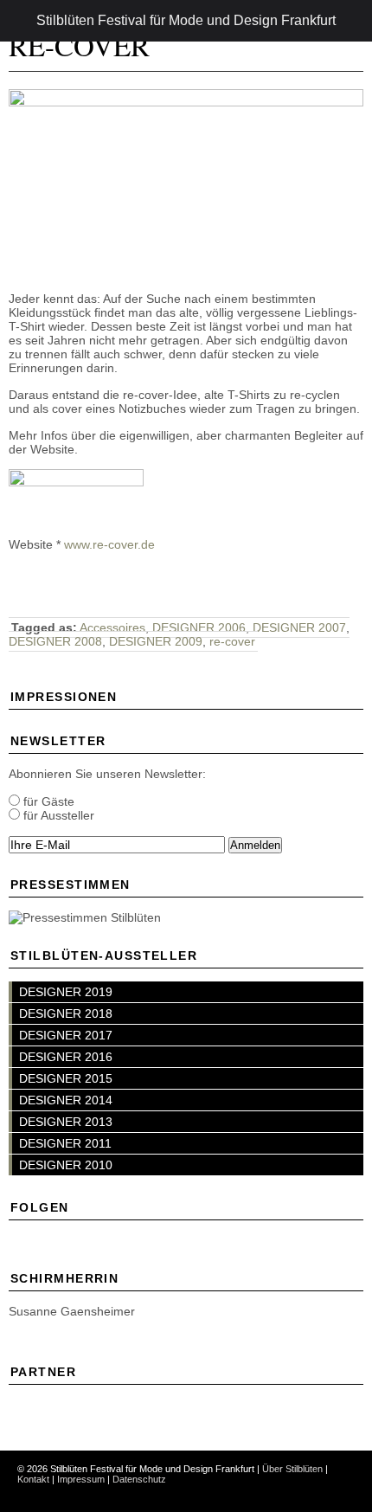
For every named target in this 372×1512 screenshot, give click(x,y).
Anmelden (255, 845)
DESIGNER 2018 (65, 1013)
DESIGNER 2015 (65, 1078)
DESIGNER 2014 (65, 1100)
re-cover (232, 641)
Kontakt (33, 1479)
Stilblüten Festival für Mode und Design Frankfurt (186, 20)
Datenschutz (139, 1479)
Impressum (81, 1479)
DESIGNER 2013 (65, 1122)
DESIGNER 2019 (65, 992)
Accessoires (112, 627)
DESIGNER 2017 (65, 1035)
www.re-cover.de (109, 544)
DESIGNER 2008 (55, 641)
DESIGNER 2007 (299, 627)
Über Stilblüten (292, 1469)
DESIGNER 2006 (199, 627)
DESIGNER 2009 (155, 641)
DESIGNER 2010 (65, 1165)
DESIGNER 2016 (65, 1057)
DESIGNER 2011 (65, 1143)
